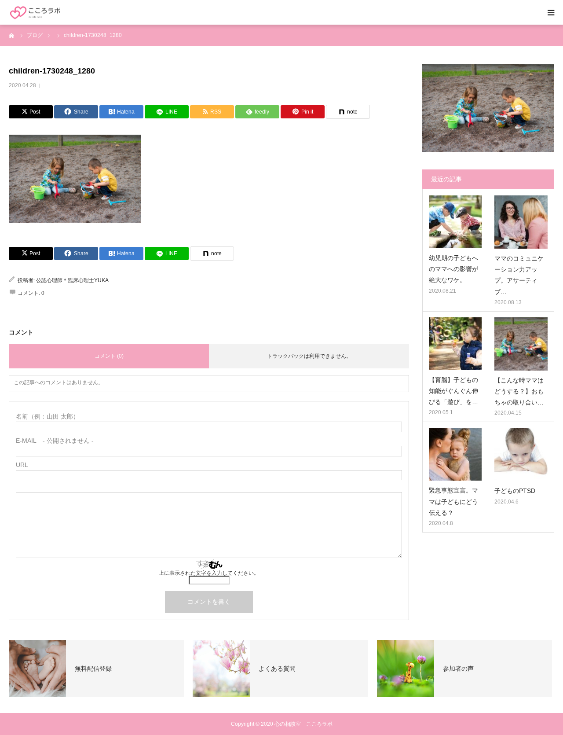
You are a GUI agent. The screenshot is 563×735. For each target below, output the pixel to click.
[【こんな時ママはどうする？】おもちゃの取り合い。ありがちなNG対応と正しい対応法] (521, 344)
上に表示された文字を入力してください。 (209, 573)
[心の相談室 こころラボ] (35, 12)
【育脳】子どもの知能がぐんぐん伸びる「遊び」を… (453, 390)
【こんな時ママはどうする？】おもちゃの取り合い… (519, 391)
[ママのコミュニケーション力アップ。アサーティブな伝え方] (521, 222)
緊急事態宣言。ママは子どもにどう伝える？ (453, 501)
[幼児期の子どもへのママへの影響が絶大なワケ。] (455, 221)
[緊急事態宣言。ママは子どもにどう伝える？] (455, 454)
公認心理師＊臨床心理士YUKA (72, 280)
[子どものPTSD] (521, 454)
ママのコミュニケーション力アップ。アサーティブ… (519, 275)
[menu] (550, 12)
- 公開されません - (55, 440)
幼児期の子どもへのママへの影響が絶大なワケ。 (453, 268)
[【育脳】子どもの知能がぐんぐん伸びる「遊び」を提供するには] (455, 343)
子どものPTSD (514, 490)
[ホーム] (12, 35)
